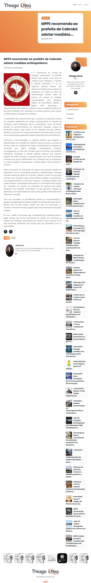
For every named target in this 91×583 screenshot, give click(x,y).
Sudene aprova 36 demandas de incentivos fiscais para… (75, 272)
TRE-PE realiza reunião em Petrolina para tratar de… (75, 216)
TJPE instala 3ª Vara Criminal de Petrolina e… (75, 325)
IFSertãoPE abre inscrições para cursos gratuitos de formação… (75, 379)
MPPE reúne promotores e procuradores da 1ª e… (75, 338)
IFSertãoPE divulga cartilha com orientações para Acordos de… (75, 351)
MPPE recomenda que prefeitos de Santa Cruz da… (75, 512)
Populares (70, 114)
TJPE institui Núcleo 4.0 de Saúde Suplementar (75, 392)
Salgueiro (46, 18)
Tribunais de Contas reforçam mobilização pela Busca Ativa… (75, 189)
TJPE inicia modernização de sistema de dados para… (74, 456)
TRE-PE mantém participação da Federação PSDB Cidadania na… (75, 423)
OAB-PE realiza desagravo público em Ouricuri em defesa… (75, 526)
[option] (8, 558)
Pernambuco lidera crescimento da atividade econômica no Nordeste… (75, 439)
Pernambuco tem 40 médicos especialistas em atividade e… (75, 312)
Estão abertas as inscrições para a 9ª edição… (75, 365)
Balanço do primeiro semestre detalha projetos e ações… (74, 472)
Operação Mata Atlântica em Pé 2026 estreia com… (75, 202)
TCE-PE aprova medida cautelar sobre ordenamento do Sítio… (73, 244)
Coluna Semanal (72, 109)
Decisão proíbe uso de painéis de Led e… (75, 160)
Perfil (80, 5)
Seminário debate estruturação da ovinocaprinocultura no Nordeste (75, 407)
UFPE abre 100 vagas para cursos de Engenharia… (75, 286)
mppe (13, 238)
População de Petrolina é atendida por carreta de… (75, 148)
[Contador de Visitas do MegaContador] (45, 582)
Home (75, 5)
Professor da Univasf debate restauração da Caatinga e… (75, 174)
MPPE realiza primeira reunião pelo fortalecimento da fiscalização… (75, 541)
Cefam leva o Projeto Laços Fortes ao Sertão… (75, 298)
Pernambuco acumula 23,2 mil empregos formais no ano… (75, 229)
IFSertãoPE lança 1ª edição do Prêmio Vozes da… (74, 500)
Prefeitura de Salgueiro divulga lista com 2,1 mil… (75, 135)
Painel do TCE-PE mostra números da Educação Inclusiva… (75, 487)
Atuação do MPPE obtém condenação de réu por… (75, 259)
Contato (86, 5)
